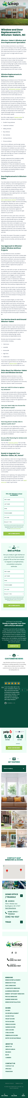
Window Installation (12, 1002)
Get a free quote (14, 533)
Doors (8, 1008)
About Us (9, 1044)
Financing (9, 1071)
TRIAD (8, 922)
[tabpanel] (14, 810)
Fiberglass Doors (11, 1035)
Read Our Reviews (14, 748)
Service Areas (10, 1049)
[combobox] (14, 522)
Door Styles (9, 1016)
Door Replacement (12, 1013)
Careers (8, 1057)
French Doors (10, 1024)
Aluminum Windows (12, 991)
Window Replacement (13, 980)
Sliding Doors (10, 1027)
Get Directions (10, 908)
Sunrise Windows (11, 999)
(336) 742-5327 (12, 917)
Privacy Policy (9, 1083)
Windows (9, 977)
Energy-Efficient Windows (14, 994)
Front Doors (10, 1019)
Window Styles (10, 983)
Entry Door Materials (13, 1038)
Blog (7, 1055)
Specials (8, 1069)
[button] (21, 870)
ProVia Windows (11, 996)
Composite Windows (12, 988)
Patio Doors (9, 1021)
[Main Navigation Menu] (24, 3)
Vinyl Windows (10, 985)
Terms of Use (19, 1083)
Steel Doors (9, 1033)
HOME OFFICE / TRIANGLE (11, 895)
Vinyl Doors (9, 1030)
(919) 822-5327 (15, 966)
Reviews (8, 1052)
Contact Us (14, 646)
